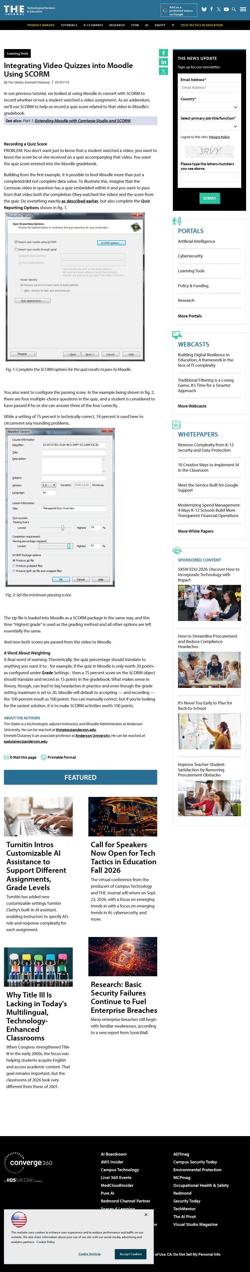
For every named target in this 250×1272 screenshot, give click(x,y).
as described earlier (80, 201)
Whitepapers (198, 434)
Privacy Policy (219, 136)
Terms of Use (155, 1254)
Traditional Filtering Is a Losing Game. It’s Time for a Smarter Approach (206, 385)
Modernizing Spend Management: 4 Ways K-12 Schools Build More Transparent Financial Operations (209, 510)
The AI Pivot (184, 1216)
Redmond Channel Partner (125, 1201)
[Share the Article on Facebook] (163, 53)
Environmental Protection (197, 1169)
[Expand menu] (243, 10)
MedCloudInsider (117, 1185)
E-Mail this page (23, 757)
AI (146, 25)
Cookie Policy (46, 1242)
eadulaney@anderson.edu (25, 741)
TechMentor (184, 1208)
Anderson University (92, 735)
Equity (160, 25)
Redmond (182, 1193)
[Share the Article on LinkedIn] (163, 62)
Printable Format (62, 757)
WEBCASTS (193, 344)
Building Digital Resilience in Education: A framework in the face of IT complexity (205, 360)
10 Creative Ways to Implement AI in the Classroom (208, 467)
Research (117, 25)
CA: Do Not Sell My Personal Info (193, 1254)
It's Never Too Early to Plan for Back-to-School (205, 705)
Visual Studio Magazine (195, 1224)
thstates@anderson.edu (76, 729)
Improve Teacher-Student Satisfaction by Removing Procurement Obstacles (201, 770)
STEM (135, 25)
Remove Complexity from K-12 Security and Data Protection (206, 447)
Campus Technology (120, 1169)
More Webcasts (192, 406)
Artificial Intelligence (196, 241)
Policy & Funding (193, 285)
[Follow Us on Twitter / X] (219, 9)
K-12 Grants (93, 25)
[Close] (146, 1214)
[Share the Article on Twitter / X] (163, 71)
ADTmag (181, 1154)
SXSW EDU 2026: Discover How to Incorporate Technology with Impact (209, 574)
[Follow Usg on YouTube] (226, 9)
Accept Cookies (131, 1254)
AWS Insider (112, 1162)
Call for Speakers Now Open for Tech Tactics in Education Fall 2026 (123, 857)
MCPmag (181, 1177)
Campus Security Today (195, 1162)
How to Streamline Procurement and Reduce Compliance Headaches (207, 641)
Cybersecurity (190, 256)
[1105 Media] (28, 1207)
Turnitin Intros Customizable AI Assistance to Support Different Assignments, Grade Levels (36, 865)
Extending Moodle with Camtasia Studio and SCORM (82, 120)
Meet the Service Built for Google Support (208, 487)
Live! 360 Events (116, 1177)
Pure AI (107, 1193)
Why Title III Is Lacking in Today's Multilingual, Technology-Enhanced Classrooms (36, 1016)
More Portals (190, 316)
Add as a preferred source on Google (181, 10)
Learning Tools (17, 53)
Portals (191, 230)
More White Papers (196, 531)
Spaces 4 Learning (118, 1208)
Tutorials (69, 25)
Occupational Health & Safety (201, 1185)
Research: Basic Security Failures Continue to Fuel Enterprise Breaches (124, 997)
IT (173, 25)
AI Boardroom (114, 1154)
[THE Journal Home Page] (29, 9)
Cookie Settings (90, 1254)
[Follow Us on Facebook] (211, 9)
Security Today (186, 1201)
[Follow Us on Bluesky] (204, 9)
